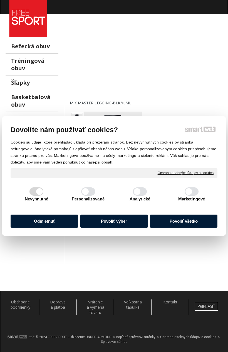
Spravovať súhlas (114, 342)
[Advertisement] (146, 61)
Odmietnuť (44, 221)
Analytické (140, 199)
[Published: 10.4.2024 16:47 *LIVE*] (31, 337)
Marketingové (191, 199)
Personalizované (88, 199)
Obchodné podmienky (20, 304)
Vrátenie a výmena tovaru (95, 307)
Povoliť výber (114, 221)
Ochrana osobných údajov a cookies (186, 173)
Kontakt (170, 302)
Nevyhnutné (36, 199)
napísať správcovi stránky (135, 337)
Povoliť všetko (184, 221)
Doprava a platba (58, 304)
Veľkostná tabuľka (133, 304)
